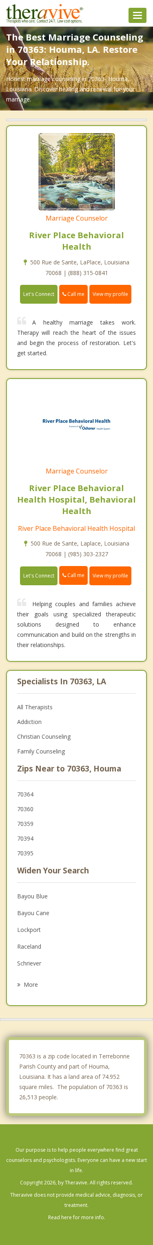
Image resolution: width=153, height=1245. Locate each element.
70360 (25, 809)
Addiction (29, 722)
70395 (25, 853)
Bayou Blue (32, 896)
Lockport (29, 930)
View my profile (110, 294)
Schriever (29, 963)
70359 (25, 824)
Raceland (29, 946)
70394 (25, 838)
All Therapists (35, 707)
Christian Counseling (44, 736)
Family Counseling (41, 751)
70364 (25, 794)
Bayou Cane (33, 913)
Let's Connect (38, 294)
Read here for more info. (76, 1217)
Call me (75, 294)
